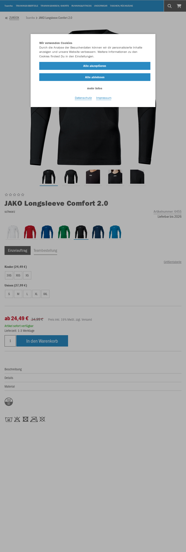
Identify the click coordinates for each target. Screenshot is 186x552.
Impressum (103, 98)
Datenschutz (83, 98)
